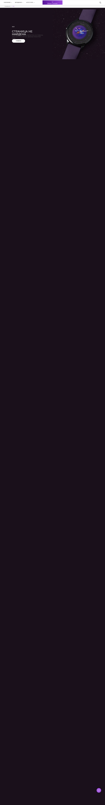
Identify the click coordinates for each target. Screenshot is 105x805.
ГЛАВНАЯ (7, 6)
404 (13, 6)
